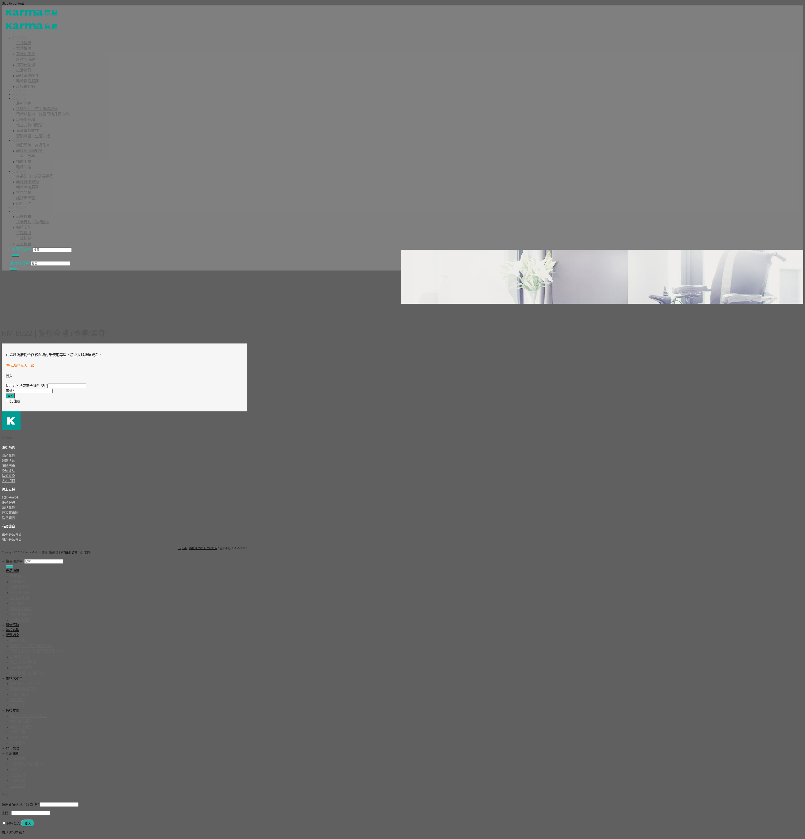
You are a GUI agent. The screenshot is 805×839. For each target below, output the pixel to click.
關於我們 (8, 456)
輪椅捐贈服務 (27, 81)
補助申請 (23, 162)
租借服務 (19, 90)
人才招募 (23, 244)
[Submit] (15, 255)
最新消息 (23, 103)
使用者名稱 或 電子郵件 (20, 804)
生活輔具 (23, 70)
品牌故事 (23, 217)
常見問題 (23, 193)
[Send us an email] (24, 546)
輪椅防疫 (23, 167)
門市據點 (19, 207)
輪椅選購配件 (27, 76)
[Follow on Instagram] (15, 546)
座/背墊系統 (26, 59)
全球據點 (23, 238)
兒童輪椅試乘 (27, 131)
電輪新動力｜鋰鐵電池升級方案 (42, 114)
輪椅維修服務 (27, 182)
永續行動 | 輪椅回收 (32, 222)
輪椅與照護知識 (29, 151)
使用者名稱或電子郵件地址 (26, 385)
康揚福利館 (25, 87)
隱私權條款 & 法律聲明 (203, 548)
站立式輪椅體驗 (29, 125)
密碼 (10, 391)
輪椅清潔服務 (27, 187)
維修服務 (8, 503)
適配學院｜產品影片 (33, 145)
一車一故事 (25, 156)
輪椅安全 (23, 227)
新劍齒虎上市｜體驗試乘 (37, 109)
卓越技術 (23, 233)
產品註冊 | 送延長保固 (34, 176)
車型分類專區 (12, 534)
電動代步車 (25, 54)
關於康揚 (19, 211)
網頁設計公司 (69, 552)
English (182, 548)
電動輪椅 (23, 48)
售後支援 (19, 171)
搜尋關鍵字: (22, 249)
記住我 (15, 401)
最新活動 (8, 461)
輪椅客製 (19, 94)
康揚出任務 (25, 120)
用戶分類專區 (12, 539)
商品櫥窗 (19, 38)
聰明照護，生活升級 (33, 136)
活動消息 (19, 98)
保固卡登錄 (10, 497)
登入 (10, 396)
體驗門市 (8, 466)
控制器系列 (25, 65)
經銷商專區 (25, 198)
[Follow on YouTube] (32, 546)
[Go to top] (94, 552)
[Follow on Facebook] (7, 546)
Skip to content (13, 3)
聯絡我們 (23, 204)
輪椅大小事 (21, 140)
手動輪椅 (23, 43)
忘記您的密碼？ (13, 833)
